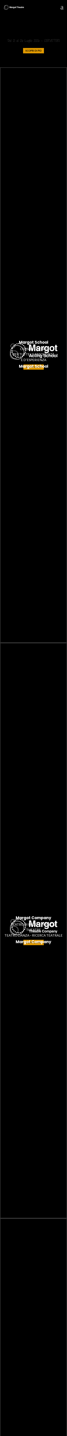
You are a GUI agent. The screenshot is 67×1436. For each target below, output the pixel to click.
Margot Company (33, 942)
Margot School (33, 366)
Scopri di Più (33, 50)
